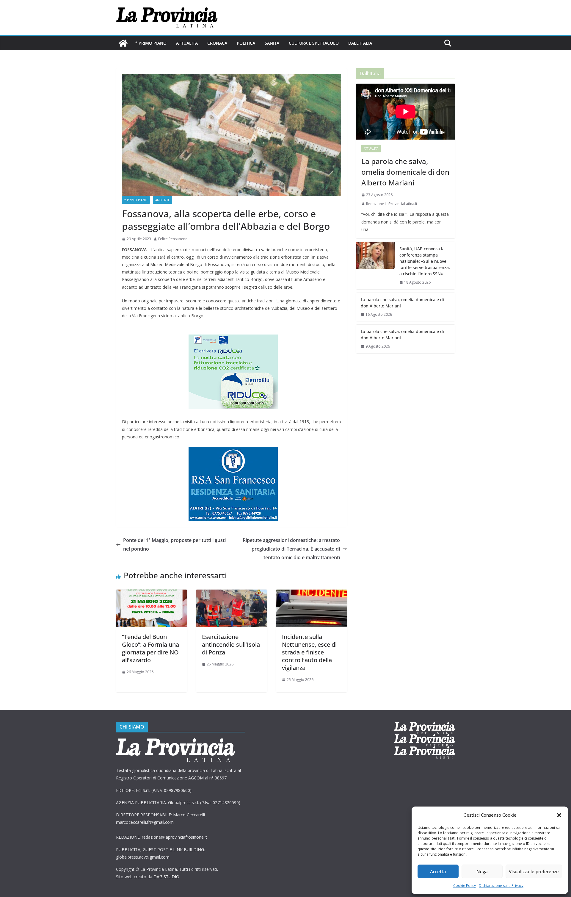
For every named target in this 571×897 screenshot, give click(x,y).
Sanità (272, 43)
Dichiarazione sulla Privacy (501, 885)
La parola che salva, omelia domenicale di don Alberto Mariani (405, 171)
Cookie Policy (464, 885)
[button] (559, 815)
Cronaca (217, 43)
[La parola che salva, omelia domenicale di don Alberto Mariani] (405, 112)
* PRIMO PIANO (151, 43)
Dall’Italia (360, 43)
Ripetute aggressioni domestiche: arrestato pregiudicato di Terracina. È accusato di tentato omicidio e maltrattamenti (291, 549)
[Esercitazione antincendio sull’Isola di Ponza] (231, 593)
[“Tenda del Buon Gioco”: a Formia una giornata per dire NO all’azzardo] (151, 593)
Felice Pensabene (172, 238)
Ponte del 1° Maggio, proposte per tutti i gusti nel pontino (174, 544)
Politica (246, 43)
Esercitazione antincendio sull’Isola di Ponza (231, 644)
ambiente (162, 200)
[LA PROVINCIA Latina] (123, 43)
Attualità (187, 43)
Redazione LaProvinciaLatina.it (391, 203)
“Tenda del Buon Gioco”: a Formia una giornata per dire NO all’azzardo (150, 648)
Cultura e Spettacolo (314, 43)
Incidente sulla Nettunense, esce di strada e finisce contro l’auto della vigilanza (309, 652)
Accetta (438, 871)
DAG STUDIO (166, 876)
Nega (482, 871)
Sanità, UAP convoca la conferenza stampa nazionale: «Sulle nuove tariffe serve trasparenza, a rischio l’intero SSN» (424, 261)
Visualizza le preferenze (534, 871)
